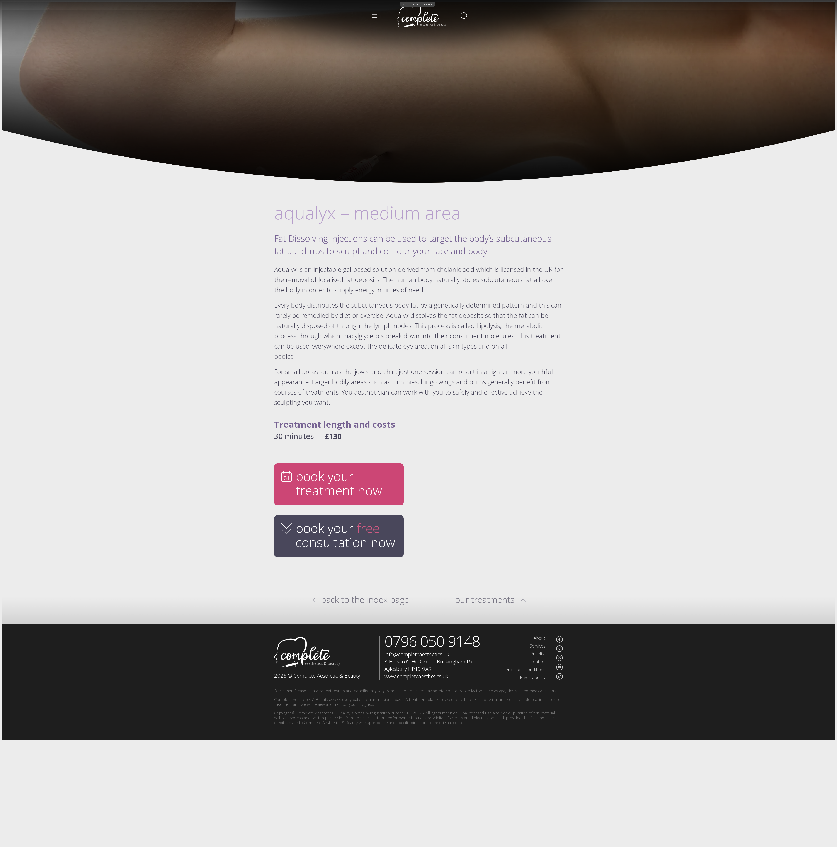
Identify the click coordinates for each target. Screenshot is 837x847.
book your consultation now (345, 535)
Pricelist (537, 654)
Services (537, 646)
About (539, 638)
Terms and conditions (524, 669)
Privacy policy (532, 677)
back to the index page (365, 599)
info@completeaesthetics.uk (416, 654)
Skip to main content (417, 4)
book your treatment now (339, 483)
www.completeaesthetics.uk (416, 676)
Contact (537, 662)
